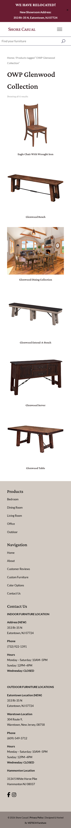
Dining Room (15, 507)
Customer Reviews (18, 569)
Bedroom (12, 499)
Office (11, 523)
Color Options (15, 585)
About (11, 561)
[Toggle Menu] (59, 29)
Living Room (14, 515)
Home (10, 57)
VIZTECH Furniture (37, 823)
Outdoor (12, 532)
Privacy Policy (36, 817)
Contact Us (13, 593)
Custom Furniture (17, 577)
